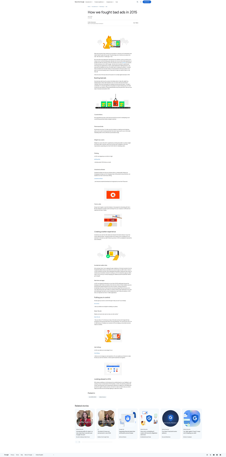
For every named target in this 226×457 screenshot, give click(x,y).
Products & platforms (99, 2)
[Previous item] (76, 442)
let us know (96, 303)
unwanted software (98, 178)
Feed (117, 2)
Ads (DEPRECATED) (92, 397)
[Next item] (79, 442)
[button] (147, 1)
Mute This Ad (97, 317)
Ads (106, 6)
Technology (101, 6)
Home (89, 6)
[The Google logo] (6, 455)
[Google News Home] (79, 1)
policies (124, 62)
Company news (109, 2)
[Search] (137, 1)
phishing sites (97, 159)
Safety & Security (102, 397)
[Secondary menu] (140, 1)
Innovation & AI (88, 2)
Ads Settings (97, 353)
